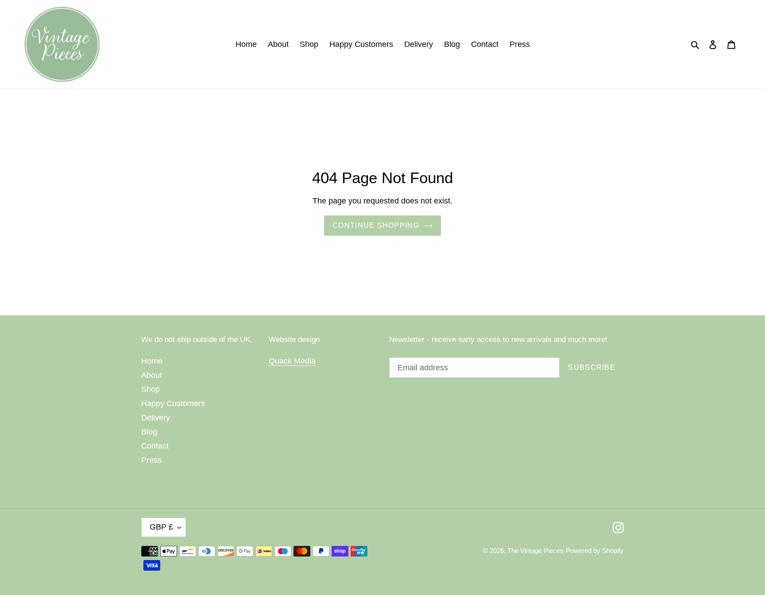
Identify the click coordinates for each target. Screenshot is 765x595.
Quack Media (292, 361)
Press (151, 460)
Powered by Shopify (595, 550)
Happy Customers (173, 403)
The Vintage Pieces (535, 550)
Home (151, 361)
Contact (155, 445)
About (151, 375)
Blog (149, 431)
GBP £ (161, 526)
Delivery (155, 417)
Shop (150, 389)
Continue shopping (375, 225)
